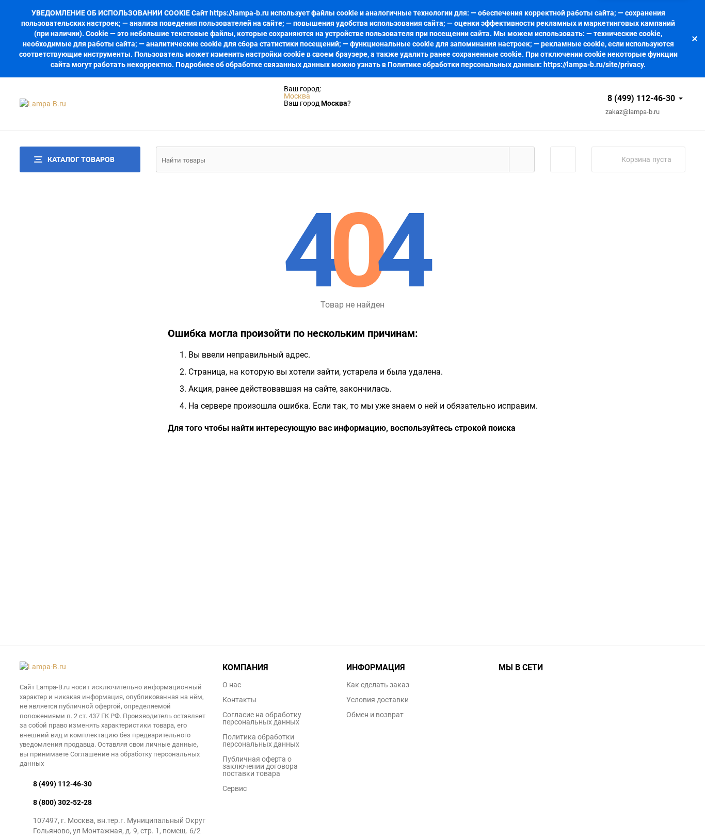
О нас (231, 684)
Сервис (234, 788)
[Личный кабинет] (563, 159)
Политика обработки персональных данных (260, 740)
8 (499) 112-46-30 (641, 98)
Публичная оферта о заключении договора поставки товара (260, 766)
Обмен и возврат (375, 714)
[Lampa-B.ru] (113, 666)
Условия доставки (377, 699)
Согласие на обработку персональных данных (261, 718)
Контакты (239, 699)
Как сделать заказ (377, 684)
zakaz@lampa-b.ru (632, 112)
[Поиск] (522, 159)
